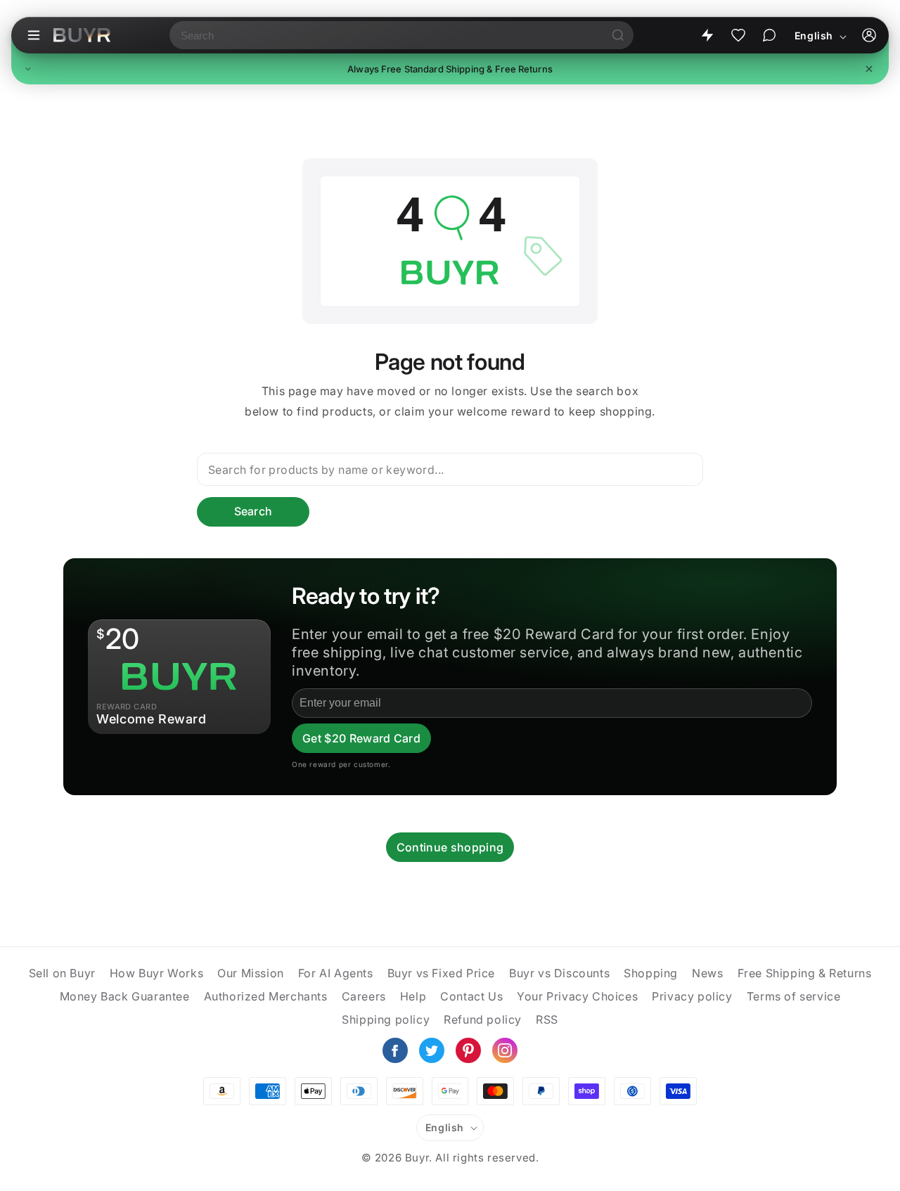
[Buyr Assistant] (769, 35)
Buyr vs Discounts (559, 973)
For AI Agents (335, 973)
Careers (364, 996)
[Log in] (869, 35)
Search (253, 511)
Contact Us (471, 996)
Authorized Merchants (266, 996)
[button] (450, 68)
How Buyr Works (156, 973)
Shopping (651, 973)
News (707, 973)
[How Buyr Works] (707, 35)
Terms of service (794, 996)
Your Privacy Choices (577, 996)
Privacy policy (692, 996)
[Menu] (34, 35)
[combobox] (386, 35)
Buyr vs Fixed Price (441, 973)
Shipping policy (386, 1019)
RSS (547, 1019)
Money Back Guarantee (125, 996)
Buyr (417, 1157)
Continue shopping (450, 847)
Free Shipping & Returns (805, 973)
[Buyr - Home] (81, 35)
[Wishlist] (738, 35)
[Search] (618, 35)
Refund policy (483, 1019)
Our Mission (250, 973)
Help (413, 996)
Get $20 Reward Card (361, 738)
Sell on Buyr (62, 973)
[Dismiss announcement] (869, 69)
